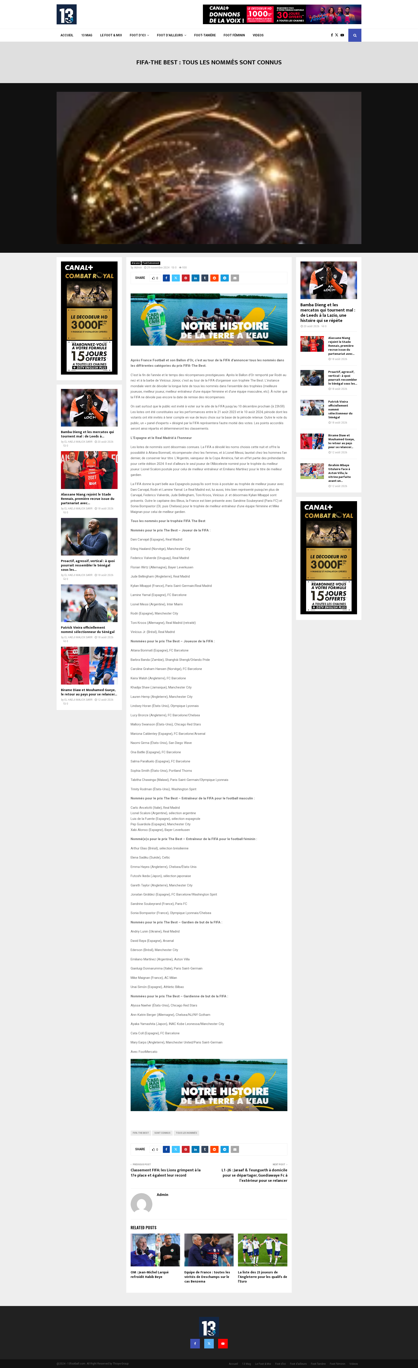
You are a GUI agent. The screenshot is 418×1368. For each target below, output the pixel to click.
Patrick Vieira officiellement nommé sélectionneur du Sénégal (88, 630)
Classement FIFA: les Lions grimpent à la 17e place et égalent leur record (166, 1173)
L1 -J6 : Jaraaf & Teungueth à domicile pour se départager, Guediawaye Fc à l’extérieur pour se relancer (254, 1175)
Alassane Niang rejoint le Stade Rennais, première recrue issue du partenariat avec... (87, 499)
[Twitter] (337, 35)
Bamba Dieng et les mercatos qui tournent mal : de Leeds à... (87, 434)
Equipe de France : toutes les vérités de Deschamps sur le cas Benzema (207, 1276)
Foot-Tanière (205, 35)
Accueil (67, 35)
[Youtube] (343, 35)
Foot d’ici (138, 35)
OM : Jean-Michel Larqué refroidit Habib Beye (150, 1274)
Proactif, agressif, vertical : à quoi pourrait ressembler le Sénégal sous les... (88, 565)
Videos (258, 35)
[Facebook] (333, 35)
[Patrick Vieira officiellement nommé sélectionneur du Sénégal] (89, 603)
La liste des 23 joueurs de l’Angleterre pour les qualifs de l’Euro (262, 1276)
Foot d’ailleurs (170, 35)
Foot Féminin (234, 35)
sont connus (162, 1133)
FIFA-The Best (141, 1133)
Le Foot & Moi (111, 35)
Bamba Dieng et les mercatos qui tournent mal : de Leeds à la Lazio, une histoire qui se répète (327, 312)
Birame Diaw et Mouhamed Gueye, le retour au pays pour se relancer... (89, 692)
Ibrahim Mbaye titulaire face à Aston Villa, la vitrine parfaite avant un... (339, 473)
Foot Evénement (151, 263)
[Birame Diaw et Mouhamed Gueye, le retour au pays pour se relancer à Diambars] (89, 665)
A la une (136, 263)
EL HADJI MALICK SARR (78, 441)
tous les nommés (186, 1133)
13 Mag (86, 35)
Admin (138, 267)
